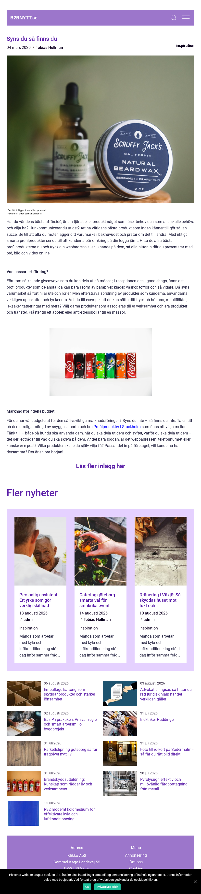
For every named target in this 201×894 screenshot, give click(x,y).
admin (29, 619)
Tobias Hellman (49, 47)
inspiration (185, 45)
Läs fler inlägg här (100, 466)
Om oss (136, 862)
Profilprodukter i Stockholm (117, 426)
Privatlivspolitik (107, 887)
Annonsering (136, 855)
